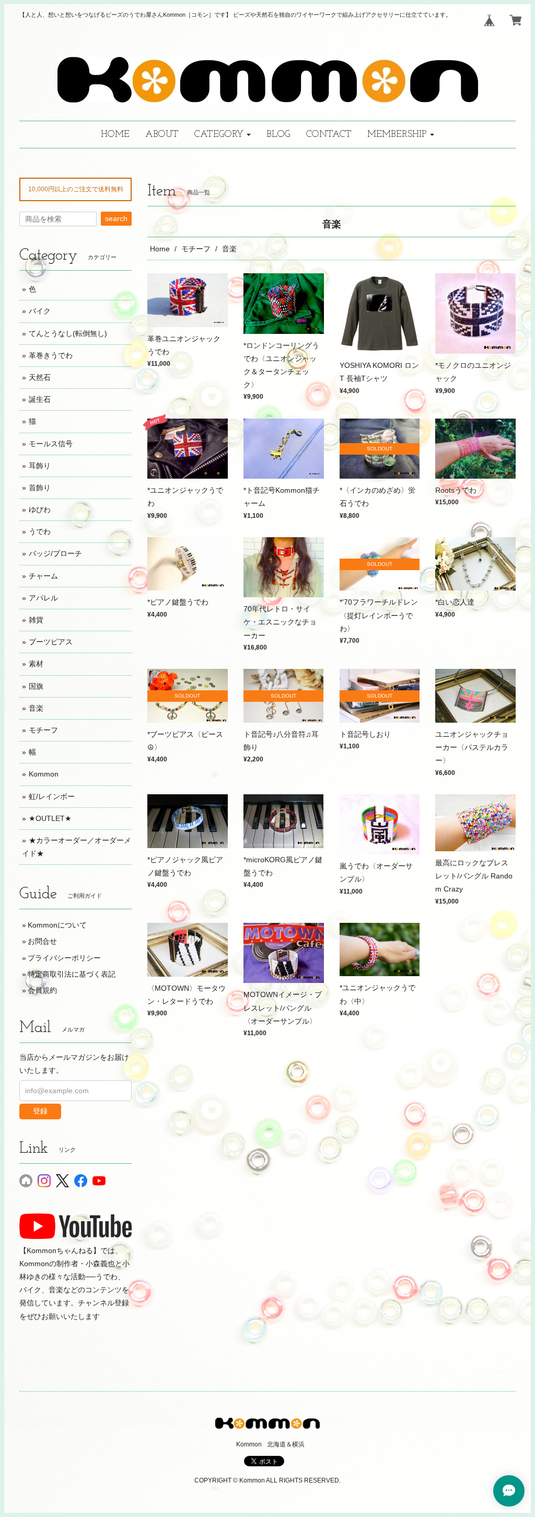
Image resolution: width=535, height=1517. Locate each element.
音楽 (36, 708)
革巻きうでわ (51, 355)
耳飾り (40, 465)
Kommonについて (57, 925)
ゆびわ (40, 509)
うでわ (40, 531)
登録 (40, 1111)
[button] (223, 134)
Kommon (44, 774)
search (116, 218)
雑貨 (36, 620)
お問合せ (42, 941)
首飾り (40, 487)
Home (160, 249)
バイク (40, 311)
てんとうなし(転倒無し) (68, 333)
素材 (36, 663)
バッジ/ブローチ (55, 553)
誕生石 (40, 399)
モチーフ (196, 249)
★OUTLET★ (50, 818)
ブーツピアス (51, 642)
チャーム (43, 576)
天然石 (40, 377)
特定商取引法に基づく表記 (71, 974)
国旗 (36, 686)
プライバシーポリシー (64, 958)
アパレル (43, 598)
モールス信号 (51, 443)
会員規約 (42, 990)
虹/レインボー (52, 796)
